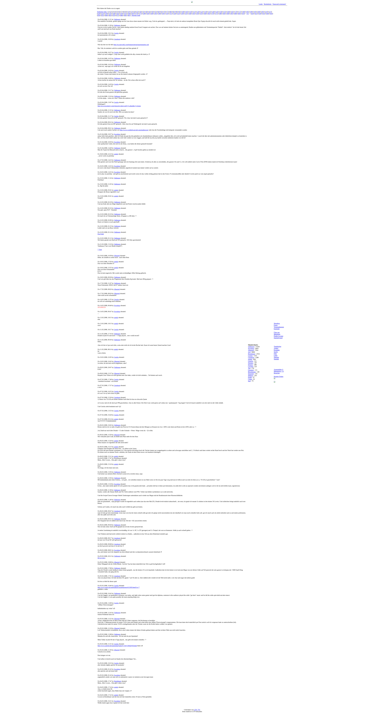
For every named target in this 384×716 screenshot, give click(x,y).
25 (137, 12)
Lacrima (250, 366)
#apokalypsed (278, 338)
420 (252, 13)
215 (270, 12)
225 (102, 13)
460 (106, 15)
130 (205, 12)
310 (167, 13)
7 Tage (100, 249)
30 (140, 12)
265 (133, 13)
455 (102, 15)
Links (275, 355)
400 (235, 13)
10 (128, 12)
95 (179, 12)
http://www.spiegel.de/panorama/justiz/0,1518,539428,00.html (117, 646)
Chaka (250, 379)
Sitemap (276, 357)
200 (259, 12)
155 (224, 12)
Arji (249, 352)
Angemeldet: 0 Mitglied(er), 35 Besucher (279, 371)
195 (255, 12)
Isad (249, 381)
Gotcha (116, 33)
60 (158, 12)
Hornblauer (117, 681)
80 (170, 12)
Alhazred (117, 255)
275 (140, 13)
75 (167, 12)
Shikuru (250, 375)
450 (99, 15)
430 (260, 13)
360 (205, 13)
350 (197, 13)
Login (261, 4)
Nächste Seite (135, 15)
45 (149, 12)
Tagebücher (277, 346)
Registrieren (267, 4)
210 (266, 12)
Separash (251, 374)
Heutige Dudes (278, 376)
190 (251, 12)
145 (217, 12)
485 (125, 15)
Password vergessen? (279, 4)
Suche (276, 352)
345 (193, 13)
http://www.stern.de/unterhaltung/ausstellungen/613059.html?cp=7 (119, 587)
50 (152, 12)
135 (209, 12)
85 (173, 12)
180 (243, 12)
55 (155, 12)
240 (114, 13)
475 (117, 15)
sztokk (116, 154)
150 (221, 12)
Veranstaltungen (279, 327)
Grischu (116, 299)
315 (171, 13)
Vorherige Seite (102, 12)
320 (175, 13)
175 (240, 12)
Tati (249, 368)
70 (164, 12)
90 (176, 12)
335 (186, 13)
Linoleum (117, 39)
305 (163, 13)
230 (106, 13)
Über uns (277, 332)
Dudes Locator (278, 336)
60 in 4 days (101, 558)
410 (243, 13)
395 (231, 13)
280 (144, 13)
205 (262, 12)
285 (148, 13)
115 (194, 12)
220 (99, 13)
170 (236, 12)
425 (256, 13)
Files (275, 354)
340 (190, 13)
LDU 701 (197, 710)
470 (114, 15)
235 (110, 13)
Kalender (277, 329)
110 (190, 12)
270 (137, 13)
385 (224, 13)
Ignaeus (250, 365)
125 (202, 12)
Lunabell (251, 370)
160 (228, 12)
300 (159, 13)
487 (129, 15)
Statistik (276, 359)
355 (201, 13)
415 (247, 13)
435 (263, 13)
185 (247, 12)
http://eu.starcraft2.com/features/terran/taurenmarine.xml (131, 44)
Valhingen (117, 19)
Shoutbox (277, 323)
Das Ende (101, 234)
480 (121, 15)
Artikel (276, 348)
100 (183, 12)
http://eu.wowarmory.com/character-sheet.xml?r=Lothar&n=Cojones (119, 106)
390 (228, 13)
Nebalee (250, 363)
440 (267, 13)
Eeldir (250, 377)
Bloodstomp (252, 372)
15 (131, 12)
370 (213, 13)
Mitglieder (277, 334)
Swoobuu (117, 134)
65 (161, 12)
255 (125, 13)
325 (178, 13)
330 (182, 13)
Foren (276, 325)
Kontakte (277, 350)
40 (146, 12)
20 (134, 12)
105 (187, 12)
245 (117, 13)
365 (209, 13)
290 (152, 13)
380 (220, 13)
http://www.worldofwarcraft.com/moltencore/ (134, 130)
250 (121, 13)
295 (155, 13)
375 (216, 13)
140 (213, 12)
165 (232, 12)
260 (129, 13)
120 (198, 12)
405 (239, 13)
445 (271, 13)
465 (110, 15)
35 (143, 12)
